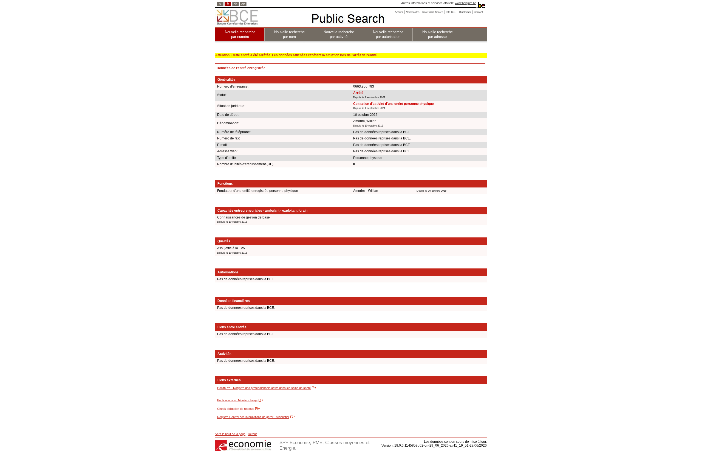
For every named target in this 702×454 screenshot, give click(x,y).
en (243, 4)
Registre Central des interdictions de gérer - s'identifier (253, 417)
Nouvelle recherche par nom (289, 34)
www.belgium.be (465, 3)
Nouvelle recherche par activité (339, 34)
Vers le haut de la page (230, 434)
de (235, 4)
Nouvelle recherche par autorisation (388, 34)
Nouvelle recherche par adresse (437, 34)
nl (220, 4)
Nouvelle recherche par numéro (240, 34)
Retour (252, 434)
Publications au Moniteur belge (237, 400)
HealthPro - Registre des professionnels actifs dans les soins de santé (264, 387)
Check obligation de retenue (235, 408)
